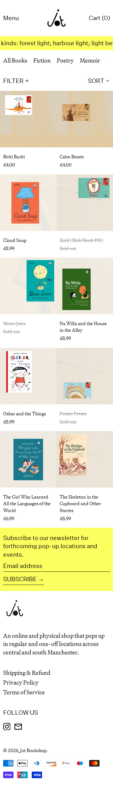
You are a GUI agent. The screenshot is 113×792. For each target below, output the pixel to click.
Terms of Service (24, 692)
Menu (11, 18)
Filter (13, 81)
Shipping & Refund (27, 672)
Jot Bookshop (33, 750)
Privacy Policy (21, 682)
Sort (96, 81)
